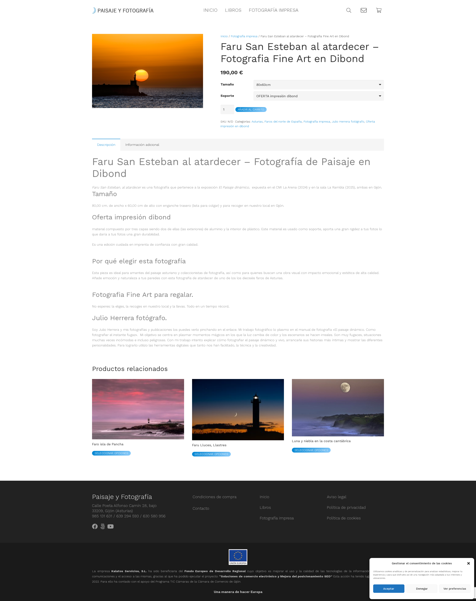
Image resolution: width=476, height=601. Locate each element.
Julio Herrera (109, 330)
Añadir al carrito (251, 109)
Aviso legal (336, 496)
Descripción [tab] (106, 145)
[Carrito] (378, 10)
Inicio (224, 36)
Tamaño (227, 84)
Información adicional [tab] (142, 145)
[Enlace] (123, 10)
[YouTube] (110, 526)
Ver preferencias (454, 588)
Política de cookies (344, 518)
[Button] (363, 10)
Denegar (422, 588)
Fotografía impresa (244, 36)
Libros (265, 507)
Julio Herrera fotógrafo (348, 121)
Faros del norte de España (283, 121)
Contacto (201, 508)
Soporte (227, 96)
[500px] (102, 526)
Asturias (257, 121)
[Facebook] (95, 526)
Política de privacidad (346, 507)
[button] (468, 563)
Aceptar (388, 588)
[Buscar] (348, 10)
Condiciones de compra (215, 496)
